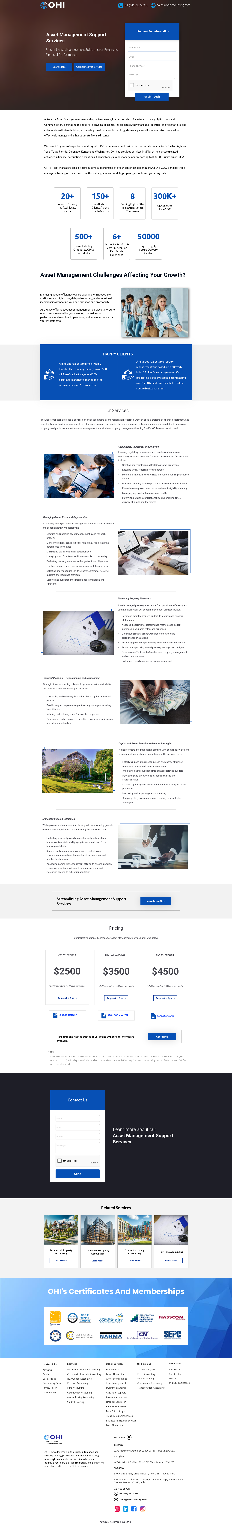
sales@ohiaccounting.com (173, 5)
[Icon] (134, 1508)
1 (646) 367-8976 (137, 5)
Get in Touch (152, 96)
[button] (59, 67)
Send (77, 1174)
